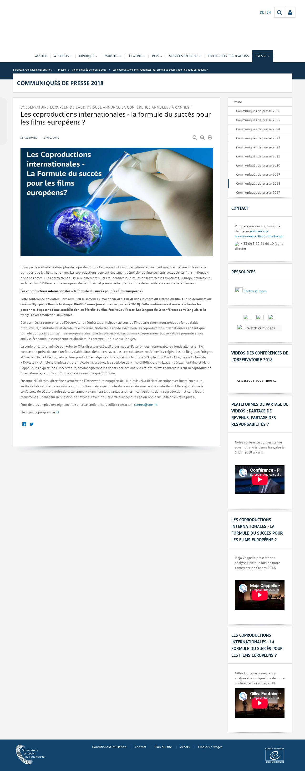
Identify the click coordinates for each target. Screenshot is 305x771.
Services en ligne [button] (183, 56)
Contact (140, 747)
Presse (237, 102)
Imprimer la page (210, 137)
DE (262, 12)
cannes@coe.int (146, 404)
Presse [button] (260, 56)
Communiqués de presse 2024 (258, 129)
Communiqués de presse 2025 (258, 120)
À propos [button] (61, 56)
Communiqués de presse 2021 (258, 156)
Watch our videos (261, 328)
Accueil (41, 56)
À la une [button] (135, 56)
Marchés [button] (111, 56)
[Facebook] (24, 424)
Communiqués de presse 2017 (258, 192)
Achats (185, 747)
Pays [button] (155, 56)
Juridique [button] (86, 56)
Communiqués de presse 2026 (258, 111)
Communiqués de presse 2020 (258, 165)
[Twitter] (31, 424)
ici (57, 412)
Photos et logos (255, 291)
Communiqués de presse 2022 (258, 147)
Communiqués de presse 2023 (258, 138)
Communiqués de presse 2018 (258, 183)
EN (269, 12)
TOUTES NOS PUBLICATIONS (228, 56)
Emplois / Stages (210, 747)
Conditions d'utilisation (109, 747)
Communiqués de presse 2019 (258, 174)
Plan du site (163, 747)
